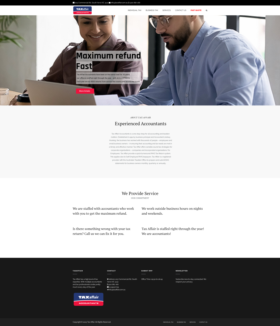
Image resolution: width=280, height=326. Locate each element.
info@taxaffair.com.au (116, 290)
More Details (84, 91)
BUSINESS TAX (152, 10)
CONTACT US (180, 10)
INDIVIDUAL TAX (134, 10)
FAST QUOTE (196, 10)
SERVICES (166, 10)
